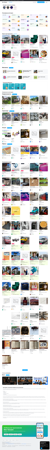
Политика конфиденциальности (15, 445)
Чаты (20, 0)
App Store (11, 434)
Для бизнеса (14, 0)
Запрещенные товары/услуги (28, 445)
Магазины (12, 0)
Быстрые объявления (8, 0)
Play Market (6, 434)
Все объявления (3, 0)
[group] (5, 86)
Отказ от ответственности (4, 445)
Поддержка (22, 0)
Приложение (17, 0)
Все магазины (11, 67)
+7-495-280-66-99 (7, 442)
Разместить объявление (41, 2)
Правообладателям (4, 446)
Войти (46, 2)
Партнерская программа (9, 446)
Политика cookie (13, 446)
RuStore (20, 434)
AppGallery (15, 434)
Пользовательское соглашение (22, 445)
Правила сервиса (9, 445)
